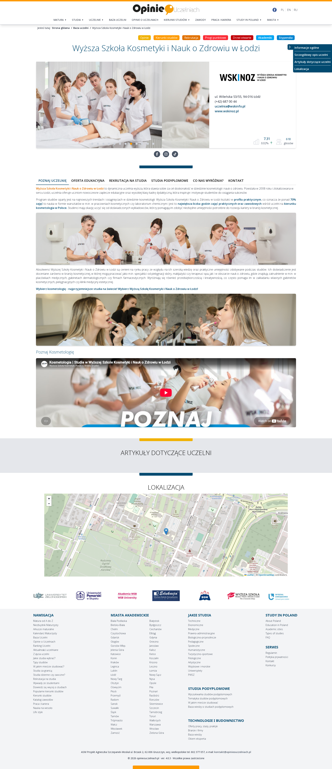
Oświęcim (116, 687)
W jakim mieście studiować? (48, 666)
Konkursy (271, 665)
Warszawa (155, 724)
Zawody (200, 19)
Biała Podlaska (119, 620)
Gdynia (153, 637)
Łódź (113, 674)
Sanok (114, 703)
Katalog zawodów (43, 699)
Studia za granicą (42, 670)
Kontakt (270, 661)
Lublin (114, 670)
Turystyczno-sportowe (200, 654)
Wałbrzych (155, 720)
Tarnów (115, 716)
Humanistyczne (196, 650)
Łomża (153, 670)
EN (289, 10)
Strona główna (61, 28)
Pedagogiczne (196, 641)
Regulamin (271, 652)
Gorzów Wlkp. (118, 645)
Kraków (115, 662)
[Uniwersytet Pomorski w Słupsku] (50, 595)
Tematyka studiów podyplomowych (208, 698)
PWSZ (191, 674)
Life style (38, 712)
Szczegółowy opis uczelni (311, 55)
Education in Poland (277, 625)
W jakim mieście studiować (203, 702)
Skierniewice (156, 703)
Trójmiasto (117, 720)
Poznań (153, 691)
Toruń (152, 716)
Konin (114, 658)
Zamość (115, 732)
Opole (152, 683)
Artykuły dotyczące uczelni (312, 62)
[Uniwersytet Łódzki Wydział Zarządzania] (243, 596)
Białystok (154, 620)
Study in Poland (248, 19)
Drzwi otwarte (242, 38)
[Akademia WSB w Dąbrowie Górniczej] (88, 595)
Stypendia (286, 38)
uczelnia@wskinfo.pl (230, 106)
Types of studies (275, 633)
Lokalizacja (301, 69)
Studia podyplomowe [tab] (169, 180)
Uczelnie (95, 19)
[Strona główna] (166, 9)
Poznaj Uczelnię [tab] (52, 180)
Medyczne (193, 629)
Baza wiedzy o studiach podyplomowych (210, 706)
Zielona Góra (156, 732)
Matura (58, 19)
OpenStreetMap (266, 574)
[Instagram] (166, 154)
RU (295, 10)
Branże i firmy (195, 730)
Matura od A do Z (43, 620)
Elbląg (152, 633)
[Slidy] (122, 105)
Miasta (271, 19)
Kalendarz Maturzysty (45, 633)
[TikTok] (175, 154)
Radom (115, 699)
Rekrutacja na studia (44, 679)
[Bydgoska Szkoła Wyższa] (166, 595)
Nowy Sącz (155, 674)
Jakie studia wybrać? (44, 658)
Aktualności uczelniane (45, 650)
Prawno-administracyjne (201, 633)
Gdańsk (115, 637)
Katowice (116, 654)
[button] (166, 531)
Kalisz (152, 650)
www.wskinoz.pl (227, 111)
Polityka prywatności (277, 657)
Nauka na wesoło (42, 708)
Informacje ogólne (306, 48)
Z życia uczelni (41, 654)
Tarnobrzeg (155, 712)
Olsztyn (115, 683)
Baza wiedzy (195, 734)
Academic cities (274, 629)
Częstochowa (118, 633)
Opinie (144, 38)
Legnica (115, 666)
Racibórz (154, 695)
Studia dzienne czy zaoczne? (49, 674)
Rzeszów (154, 699)
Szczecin (154, 708)
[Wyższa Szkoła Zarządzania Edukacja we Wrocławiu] (127, 595)
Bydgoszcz (155, 625)
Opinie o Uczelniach (44, 641)
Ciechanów (155, 629)
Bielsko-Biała (118, 625)
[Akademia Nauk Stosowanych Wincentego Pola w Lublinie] (282, 595)
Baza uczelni (117, 19)
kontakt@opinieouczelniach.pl (232, 752)
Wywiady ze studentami (46, 683)
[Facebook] (275, 10)
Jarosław (154, 645)
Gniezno (154, 641)
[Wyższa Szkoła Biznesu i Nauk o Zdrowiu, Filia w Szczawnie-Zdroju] (205, 595)
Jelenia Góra (117, 650)
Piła (151, 687)
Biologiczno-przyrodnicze (202, 637)
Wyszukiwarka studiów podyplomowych (210, 694)
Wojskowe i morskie (199, 666)
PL (282, 10)
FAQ (268, 637)
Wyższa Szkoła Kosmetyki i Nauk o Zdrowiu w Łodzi (70, 188)
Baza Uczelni (40, 637)
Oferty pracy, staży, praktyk (203, 726)
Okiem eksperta (197, 738)
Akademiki (265, 38)
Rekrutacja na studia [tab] (128, 180)
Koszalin (154, 658)
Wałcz (114, 724)
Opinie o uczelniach (145, 19)
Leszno (153, 666)
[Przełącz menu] (290, 47)
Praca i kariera (221, 19)
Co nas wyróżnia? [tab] (208, 180)
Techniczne (194, 620)
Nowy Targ (116, 679)
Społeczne (194, 645)
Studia (76, 19)
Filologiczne (194, 658)
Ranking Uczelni (41, 645)
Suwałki (115, 708)
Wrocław (154, 728)
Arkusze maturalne (43, 629)
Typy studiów (40, 662)
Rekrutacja (191, 38)
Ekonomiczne (195, 625)
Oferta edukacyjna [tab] (87, 180)
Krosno (153, 662)
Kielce (152, 654)
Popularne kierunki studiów (48, 691)
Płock (114, 691)
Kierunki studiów (175, 19)
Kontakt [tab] (236, 180)
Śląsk (113, 712)
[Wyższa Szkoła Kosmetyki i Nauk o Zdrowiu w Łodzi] (252, 76)
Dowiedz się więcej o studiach (50, 687)
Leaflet (250, 574)
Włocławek (116, 728)
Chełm (114, 629)
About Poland (273, 620)
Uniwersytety (195, 670)
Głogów (115, 641)
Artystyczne (194, 662)
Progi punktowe (215, 38)
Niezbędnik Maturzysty (45, 625)
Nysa (152, 679)
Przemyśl (116, 695)
